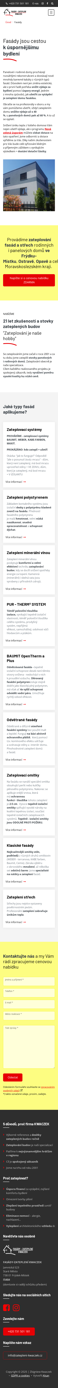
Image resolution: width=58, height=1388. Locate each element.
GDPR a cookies (20, 1375)
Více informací (14, 482)
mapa (6, 1279)
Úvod (8, 22)
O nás (35, 3)
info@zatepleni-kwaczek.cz (25, 1355)
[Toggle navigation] (51, 12)
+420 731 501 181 (18, 3)
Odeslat (13, 1077)
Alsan (46, 1375)
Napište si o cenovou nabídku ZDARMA (29, 280)
